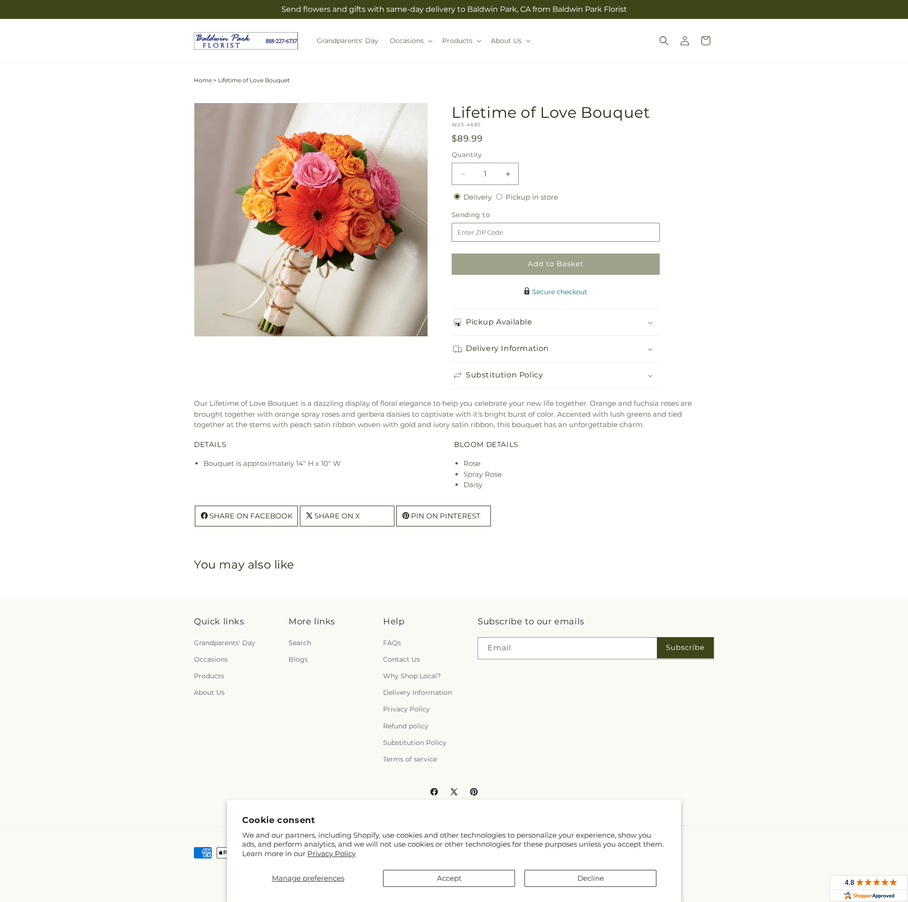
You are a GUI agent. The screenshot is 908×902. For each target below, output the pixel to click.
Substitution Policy (414, 742)
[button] (410, 41)
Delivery (478, 197)
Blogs (298, 659)
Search (299, 643)
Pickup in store (532, 197)
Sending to (485, 215)
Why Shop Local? (412, 676)
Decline (590, 878)
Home (203, 80)
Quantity (467, 154)
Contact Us (401, 659)
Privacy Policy (331, 853)
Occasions (211, 659)
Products (209, 676)
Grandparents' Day (224, 643)
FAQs (392, 643)
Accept (449, 878)
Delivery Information (417, 692)
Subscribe (685, 647)
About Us (209, 692)
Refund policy (405, 726)
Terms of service (410, 759)
